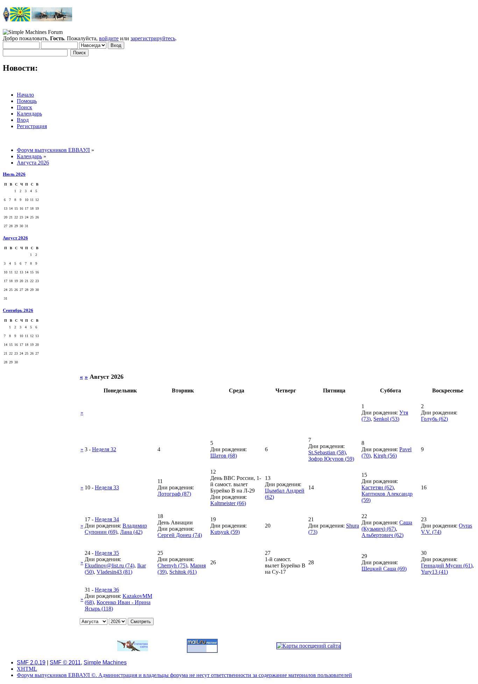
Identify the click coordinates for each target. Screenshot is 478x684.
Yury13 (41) (434, 572)
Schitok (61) (183, 572)
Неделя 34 (107, 519)
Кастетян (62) (377, 487)
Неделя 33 (107, 487)
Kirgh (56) (385, 456)
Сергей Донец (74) (179, 535)
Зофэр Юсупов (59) (331, 459)
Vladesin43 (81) (114, 572)
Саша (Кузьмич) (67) (386, 525)
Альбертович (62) (382, 535)
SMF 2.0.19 (31, 662)
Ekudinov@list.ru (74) (109, 565)
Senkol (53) (386, 419)
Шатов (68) (223, 456)
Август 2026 (15, 237)
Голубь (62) (434, 419)
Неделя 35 (107, 553)
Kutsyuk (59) (225, 532)
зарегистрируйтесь (153, 38)
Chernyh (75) (172, 565)
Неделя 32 (104, 449)
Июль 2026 (14, 174)
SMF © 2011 (65, 662)
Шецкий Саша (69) (384, 569)
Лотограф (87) (174, 494)
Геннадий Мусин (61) (446, 565)
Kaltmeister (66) (228, 503)
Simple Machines (105, 662)
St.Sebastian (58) (327, 452)
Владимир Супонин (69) (116, 529)
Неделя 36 (107, 590)
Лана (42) (131, 532)
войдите (109, 38)
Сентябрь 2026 (18, 310)
